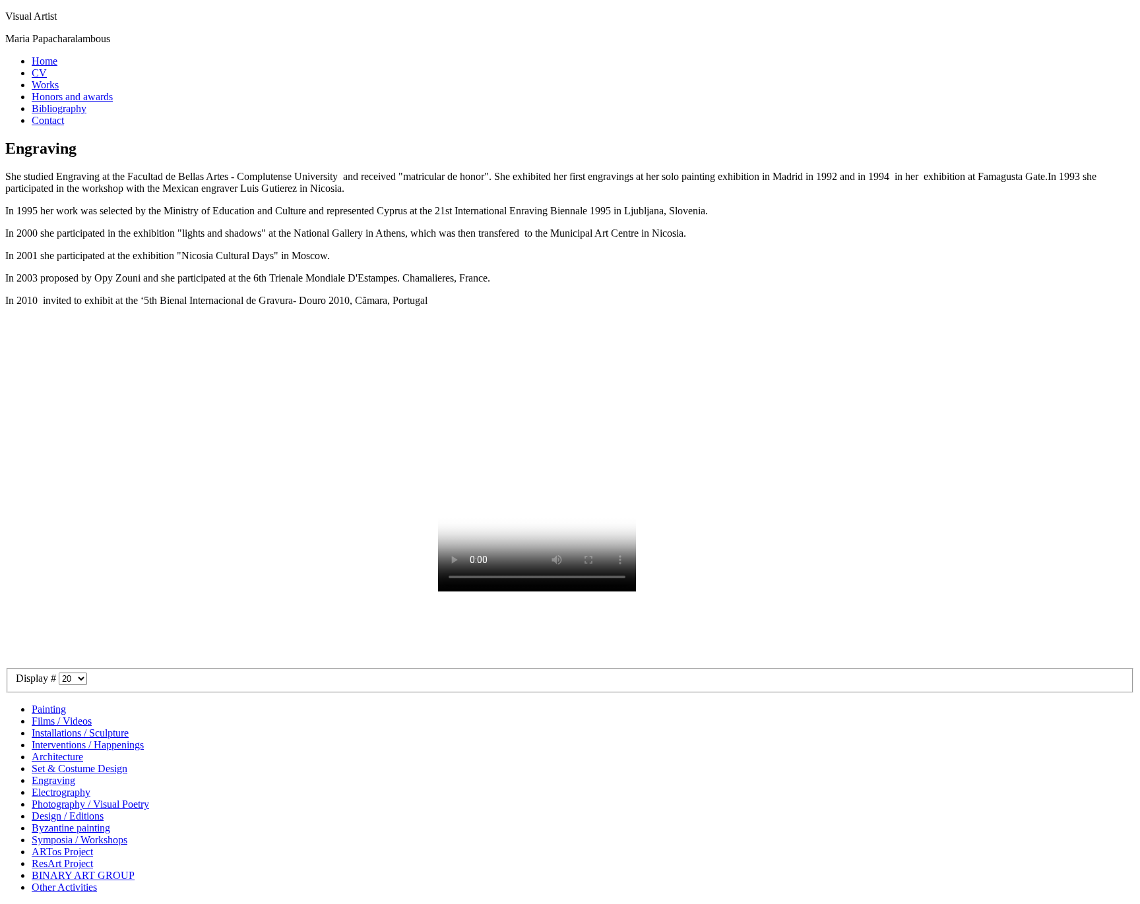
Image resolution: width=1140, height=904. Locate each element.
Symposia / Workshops (79, 839)
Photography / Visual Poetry (90, 804)
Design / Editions (68, 816)
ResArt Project (62, 863)
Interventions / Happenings (88, 744)
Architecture (57, 756)
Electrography (61, 792)
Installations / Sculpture (80, 732)
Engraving (53, 780)
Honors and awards (72, 96)
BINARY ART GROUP (83, 875)
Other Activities (64, 887)
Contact (48, 120)
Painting (49, 709)
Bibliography (59, 108)
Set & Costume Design (79, 768)
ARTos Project (62, 851)
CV (39, 72)
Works (45, 84)
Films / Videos (62, 721)
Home (44, 61)
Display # (37, 678)
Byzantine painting (71, 827)
